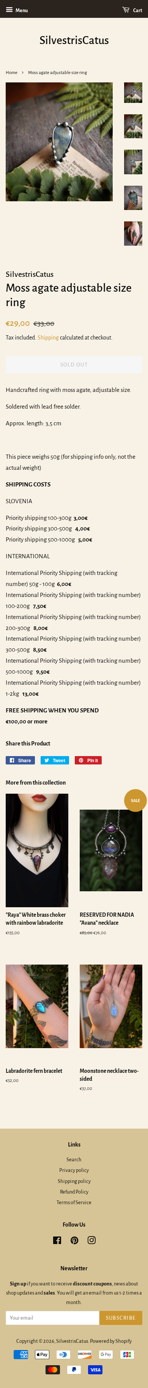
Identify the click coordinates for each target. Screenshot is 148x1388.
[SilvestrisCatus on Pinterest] (74, 1242)
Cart (137, 10)
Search (74, 1159)
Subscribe (121, 1318)
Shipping (48, 338)
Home (11, 72)
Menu (21, 10)
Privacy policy (74, 1170)
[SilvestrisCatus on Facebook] (57, 1242)
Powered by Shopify (111, 1341)
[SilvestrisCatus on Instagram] (91, 1242)
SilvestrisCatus (74, 40)
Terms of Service (74, 1202)
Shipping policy (74, 1181)
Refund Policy (74, 1192)
